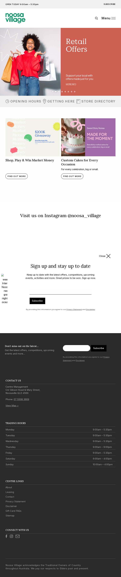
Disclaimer (90, 309)
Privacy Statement (74, 309)
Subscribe (37, 300)
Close (102, 256)
